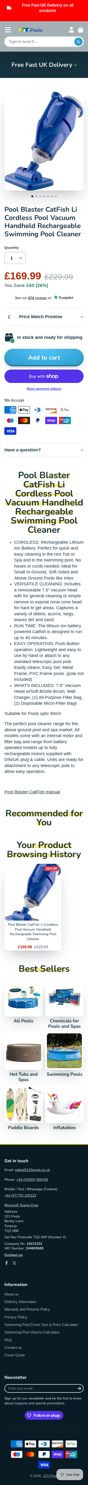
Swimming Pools (64, 1054)
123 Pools (50, 1476)
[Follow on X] (14, 1263)
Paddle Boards (23, 1107)
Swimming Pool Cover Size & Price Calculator (41, 1325)
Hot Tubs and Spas (23, 1057)
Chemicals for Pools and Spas (64, 1003)
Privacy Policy (15, 1317)
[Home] (30, 30)
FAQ (8, 1340)
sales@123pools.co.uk (32, 1170)
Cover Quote (14, 1355)
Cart (81, 30)
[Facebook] (6, 1263)
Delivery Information (20, 1302)
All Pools (23, 1001)
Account (71, 30)
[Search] (78, 42)
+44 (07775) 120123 (20, 1195)
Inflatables (64, 1107)
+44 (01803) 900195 (32, 1179)
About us (11, 1294)
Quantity (11, 247)
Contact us (13, 1347)
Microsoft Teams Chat (21, 1205)
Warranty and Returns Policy (27, 1309)
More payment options (44, 388)
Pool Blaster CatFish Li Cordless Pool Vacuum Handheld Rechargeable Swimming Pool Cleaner (32, 907)
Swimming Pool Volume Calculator (31, 1332)
